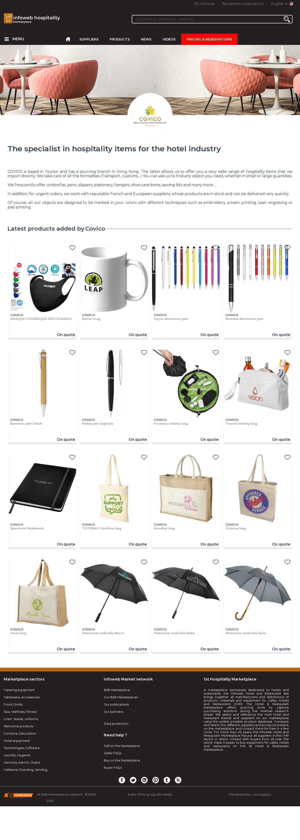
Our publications (116, 704)
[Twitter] (133, 780)
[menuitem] (7, 39)
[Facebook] (122, 780)
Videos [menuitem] (169, 39)
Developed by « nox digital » (250, 794)
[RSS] (178, 780)
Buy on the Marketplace (122, 760)
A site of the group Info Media (150, 794)
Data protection (116, 723)
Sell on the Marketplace (122, 746)
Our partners (113, 711)
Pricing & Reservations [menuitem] (209, 39)
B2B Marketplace (117, 690)
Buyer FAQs (113, 767)
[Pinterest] (155, 780)
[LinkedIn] (144, 780)
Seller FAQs (112, 753)
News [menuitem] (146, 39)
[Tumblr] (167, 780)
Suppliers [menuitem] (88, 39)
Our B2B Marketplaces (121, 697)
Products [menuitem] (120, 39)
